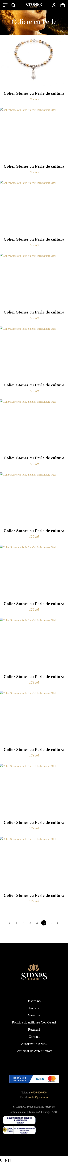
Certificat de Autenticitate (34, 1051)
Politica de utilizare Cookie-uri (34, 1022)
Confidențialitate (18, 1112)
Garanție (34, 1015)
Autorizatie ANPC (34, 1044)
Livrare (34, 1008)
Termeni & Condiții (39, 1112)
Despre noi (34, 1001)
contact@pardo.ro (38, 1097)
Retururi (34, 1029)
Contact (34, 1036)
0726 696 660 (39, 1092)
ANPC (55, 1112)
